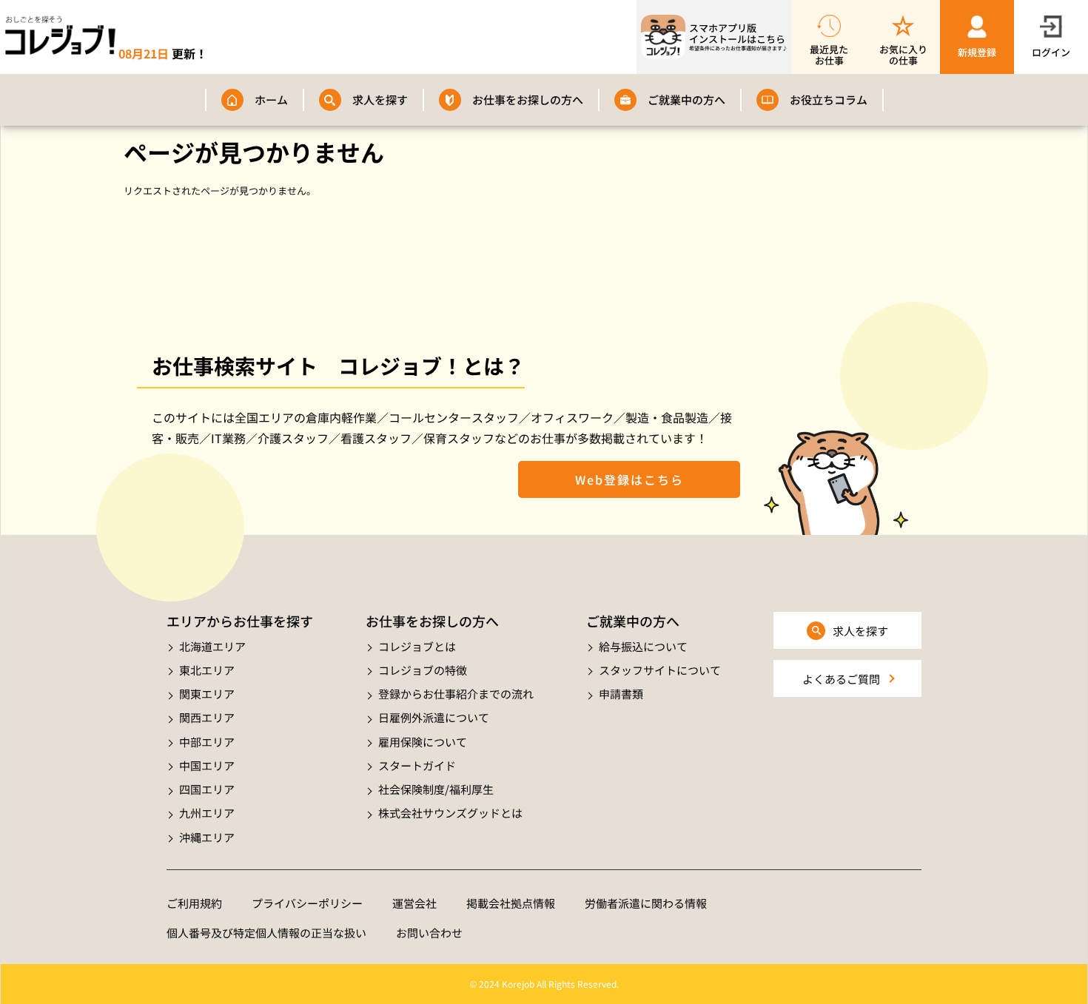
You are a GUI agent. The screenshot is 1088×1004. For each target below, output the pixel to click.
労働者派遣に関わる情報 (646, 903)
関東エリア (207, 693)
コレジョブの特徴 (422, 670)
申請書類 (621, 693)
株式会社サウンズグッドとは (450, 813)
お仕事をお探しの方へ (527, 99)
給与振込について (643, 646)
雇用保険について (422, 741)
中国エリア (207, 765)
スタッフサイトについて (660, 670)
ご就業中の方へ (686, 99)
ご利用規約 (194, 903)
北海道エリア (212, 646)
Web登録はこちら (629, 479)
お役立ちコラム (828, 99)
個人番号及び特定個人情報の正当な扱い (266, 932)
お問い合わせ (429, 932)
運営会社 (414, 903)
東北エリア (207, 670)
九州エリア (207, 813)
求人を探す (380, 99)
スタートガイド (417, 765)
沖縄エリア (207, 837)
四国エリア (207, 789)
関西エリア (207, 717)
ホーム (271, 99)
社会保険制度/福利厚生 (436, 789)
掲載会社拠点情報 (510, 903)
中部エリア (207, 741)
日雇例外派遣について (433, 717)
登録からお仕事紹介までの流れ (456, 693)
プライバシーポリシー (307, 903)
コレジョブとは (417, 646)
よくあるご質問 (841, 679)
